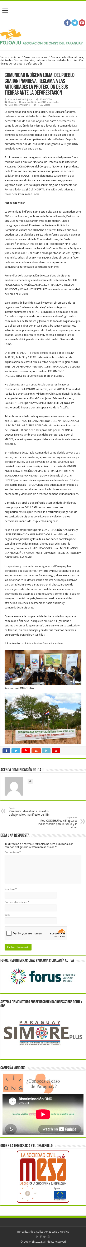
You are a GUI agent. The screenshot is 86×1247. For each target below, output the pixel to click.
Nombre (11, 889)
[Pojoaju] (43, 37)
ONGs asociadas (50, 102)
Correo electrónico (17, 902)
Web (7, 915)
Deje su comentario (19, 105)
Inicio (3, 57)
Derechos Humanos (35, 57)
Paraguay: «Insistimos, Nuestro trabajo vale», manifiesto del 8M (29, 811)
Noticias (15, 57)
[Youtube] (49, 1236)
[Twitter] (44, 1236)
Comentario (13, 852)
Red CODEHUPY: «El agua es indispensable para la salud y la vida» (57, 822)
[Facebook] (40, 1236)
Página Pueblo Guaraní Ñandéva (44, 643)
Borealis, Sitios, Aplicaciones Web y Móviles (43, 1231)
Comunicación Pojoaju (20, 99)
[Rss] (37, 1236)
